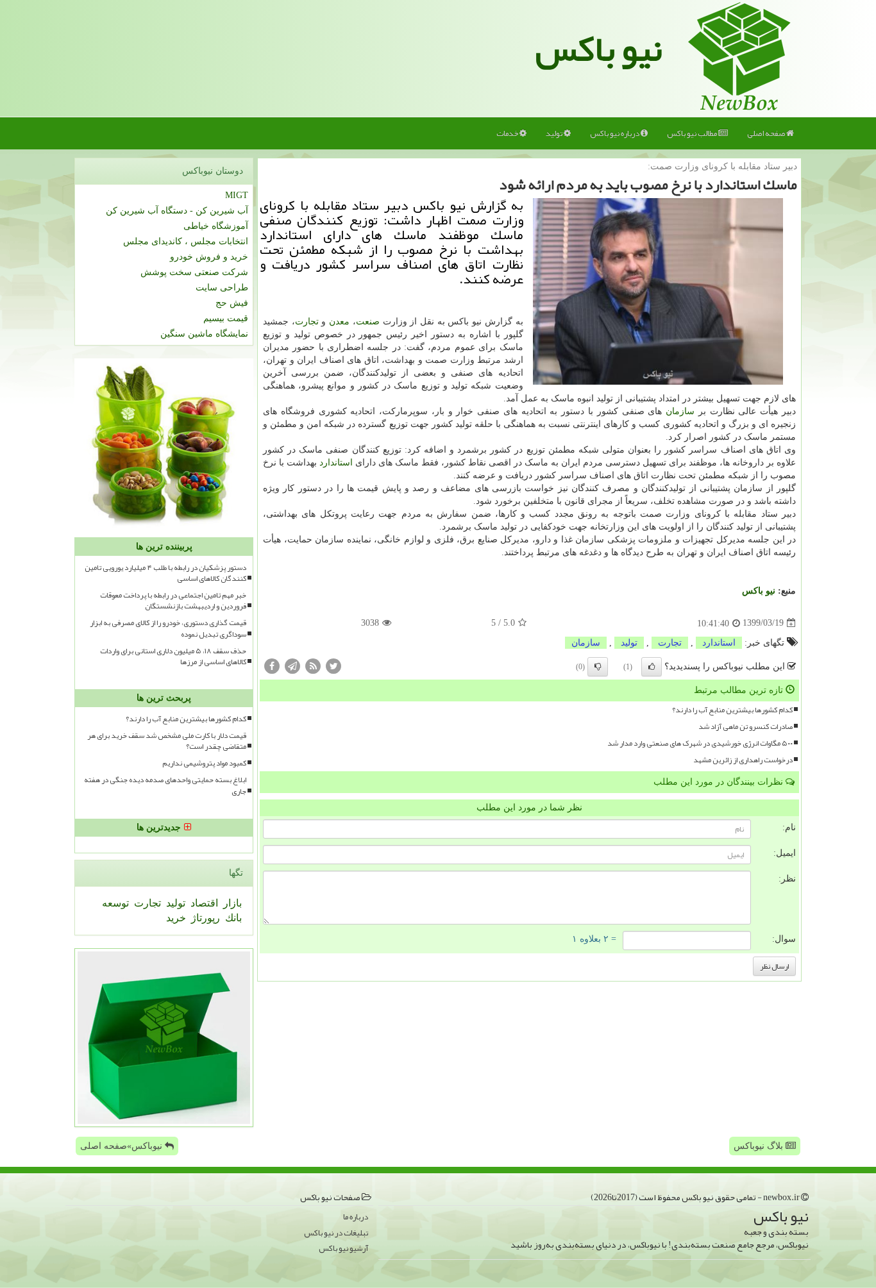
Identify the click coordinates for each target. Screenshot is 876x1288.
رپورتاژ (204, 917)
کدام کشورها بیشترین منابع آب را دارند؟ (732, 710)
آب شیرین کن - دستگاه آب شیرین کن (177, 210)
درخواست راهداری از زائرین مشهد (743, 760)
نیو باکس (598, 49)
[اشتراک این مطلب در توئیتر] (333, 665)
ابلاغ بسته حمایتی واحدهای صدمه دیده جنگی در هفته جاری (165, 785)
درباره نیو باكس (615, 133)
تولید (555, 133)
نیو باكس (758, 591)
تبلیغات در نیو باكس (336, 1233)
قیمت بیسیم (225, 318)
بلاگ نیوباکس (760, 1146)
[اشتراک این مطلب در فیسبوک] (272, 665)
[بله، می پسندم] (651, 666)
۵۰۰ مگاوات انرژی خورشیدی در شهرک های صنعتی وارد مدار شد (700, 743)
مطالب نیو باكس (692, 133)
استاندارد (336, 462)
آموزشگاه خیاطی (215, 226)
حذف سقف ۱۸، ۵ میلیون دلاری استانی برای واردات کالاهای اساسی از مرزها (173, 656)
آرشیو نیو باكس (343, 1248)
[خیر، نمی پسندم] (597, 666)
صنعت (368, 321)
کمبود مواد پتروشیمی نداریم (204, 763)
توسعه (115, 903)
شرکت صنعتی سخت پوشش (194, 272)
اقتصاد (203, 903)
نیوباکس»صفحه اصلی (122, 1146)
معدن (339, 321)
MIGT (236, 195)
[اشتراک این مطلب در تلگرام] (292, 665)
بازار (231, 903)
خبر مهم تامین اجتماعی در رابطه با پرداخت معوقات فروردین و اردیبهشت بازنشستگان (173, 601)
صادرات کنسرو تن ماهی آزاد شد (745, 726)
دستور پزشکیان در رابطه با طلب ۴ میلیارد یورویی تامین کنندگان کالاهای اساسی (165, 573)
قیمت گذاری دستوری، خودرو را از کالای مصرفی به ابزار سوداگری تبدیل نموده (168, 628)
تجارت (307, 321)
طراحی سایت (222, 287)
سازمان (680, 411)
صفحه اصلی (766, 133)
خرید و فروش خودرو (209, 257)
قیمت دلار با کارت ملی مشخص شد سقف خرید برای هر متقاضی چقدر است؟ (166, 741)
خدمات (507, 133)
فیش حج (231, 303)
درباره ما (355, 1217)
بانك (232, 917)
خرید (176, 917)
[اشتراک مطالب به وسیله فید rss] (313, 665)
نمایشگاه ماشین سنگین (204, 334)
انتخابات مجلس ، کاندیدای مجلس (185, 241)
